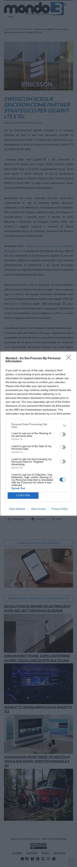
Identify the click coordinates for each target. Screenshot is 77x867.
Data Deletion (17, 508)
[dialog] (38, 433)
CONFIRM (23, 495)
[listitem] (38, 425)
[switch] (63, 434)
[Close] (69, 358)
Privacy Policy (60, 508)
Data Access (38, 508)
